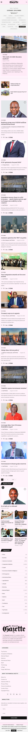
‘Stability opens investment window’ (14, 388)
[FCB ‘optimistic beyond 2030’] (14, 148)
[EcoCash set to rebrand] (14, 495)
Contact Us (4, 679)
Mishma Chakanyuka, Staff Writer (10, 352)
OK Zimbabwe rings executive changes (7, 539)
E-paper (19, 17)
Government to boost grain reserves (13, 464)
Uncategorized (13, 28)
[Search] (26, 2)
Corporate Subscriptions (8, 724)
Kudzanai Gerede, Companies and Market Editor (13, 126)
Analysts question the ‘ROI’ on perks (13, 238)
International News (6, 22)
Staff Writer (5, 205)
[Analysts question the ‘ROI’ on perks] (14, 224)
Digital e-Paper (19, 724)
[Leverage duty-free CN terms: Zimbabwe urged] (14, 411)
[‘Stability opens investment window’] (14, 374)
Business (10, 15)
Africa (5, 15)
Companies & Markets (11, 17)
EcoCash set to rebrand (9, 506)
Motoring (3, 24)
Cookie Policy (4, 688)
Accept (13, 730)
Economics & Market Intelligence (9, 20)
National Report (11, 24)
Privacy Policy (4, 684)
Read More (19, 730)
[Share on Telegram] (10, 137)
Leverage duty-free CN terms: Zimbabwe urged (11, 426)
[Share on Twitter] (5, 137)
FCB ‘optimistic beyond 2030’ (11, 162)
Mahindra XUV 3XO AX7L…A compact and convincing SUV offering (21, 541)
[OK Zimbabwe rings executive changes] (7, 533)
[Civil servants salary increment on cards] (7, 515)
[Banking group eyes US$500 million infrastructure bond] (14, 109)
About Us (3, 677)
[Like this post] (1, 137)
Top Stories (22, 26)
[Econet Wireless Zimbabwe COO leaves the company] (21, 515)
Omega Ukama (5, 164)
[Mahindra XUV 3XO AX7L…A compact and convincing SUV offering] (21, 533)
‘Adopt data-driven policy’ (10, 350)
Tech (16, 26)
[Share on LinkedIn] (6, 137)
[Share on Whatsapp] (8, 137)
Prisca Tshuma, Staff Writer (8, 315)
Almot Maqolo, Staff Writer (8, 240)
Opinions (24, 24)
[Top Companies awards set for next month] (14, 261)
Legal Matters (16, 22)
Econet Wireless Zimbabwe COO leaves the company (21, 522)
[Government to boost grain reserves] (14, 450)
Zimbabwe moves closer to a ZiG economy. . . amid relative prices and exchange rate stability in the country (13, 200)
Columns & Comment (19, 15)
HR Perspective (22, 20)
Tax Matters (10, 26)
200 (13, 479)
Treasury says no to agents (10, 313)
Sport (4, 26)
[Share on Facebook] (3, 137)
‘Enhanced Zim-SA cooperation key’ (15, 84)
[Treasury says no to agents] (14, 299)
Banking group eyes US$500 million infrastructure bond (13, 123)
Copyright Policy (5, 690)
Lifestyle (24, 22)
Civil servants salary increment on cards (7, 522)
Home (11, 8)
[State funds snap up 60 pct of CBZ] (5, 92)
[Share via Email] (11, 137)
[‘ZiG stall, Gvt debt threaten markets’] (14, 44)
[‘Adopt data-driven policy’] (14, 336)
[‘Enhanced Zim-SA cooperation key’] (5, 84)
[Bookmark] (26, 37)
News (19, 24)
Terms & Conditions (6, 686)
